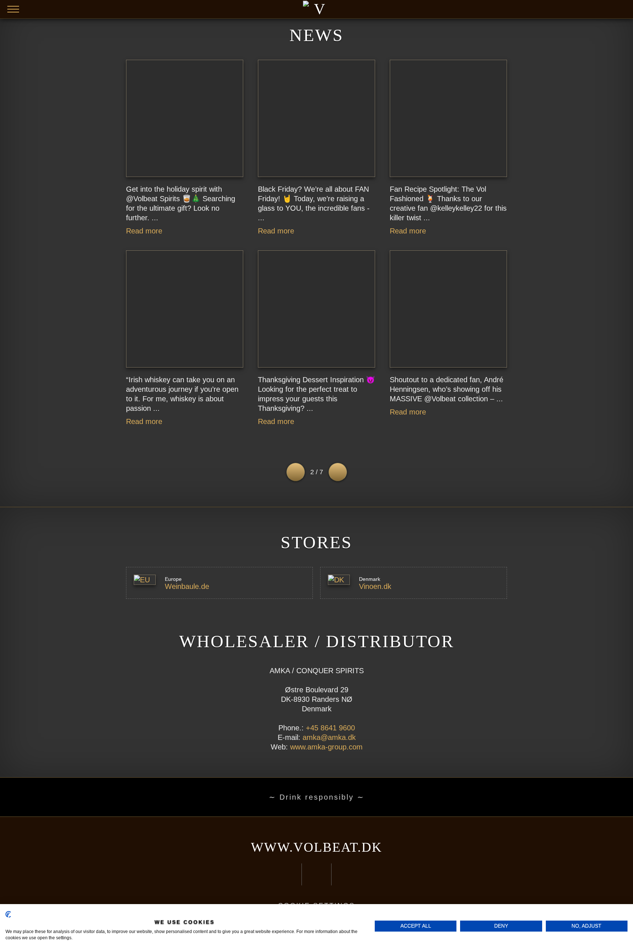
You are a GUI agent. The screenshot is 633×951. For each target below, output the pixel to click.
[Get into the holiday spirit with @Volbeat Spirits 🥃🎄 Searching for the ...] (184, 118)
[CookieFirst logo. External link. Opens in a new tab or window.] (8, 914)
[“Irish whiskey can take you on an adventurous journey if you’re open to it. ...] (184, 309)
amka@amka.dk (329, 737)
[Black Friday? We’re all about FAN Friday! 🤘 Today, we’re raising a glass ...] (316, 118)
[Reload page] (316, 9)
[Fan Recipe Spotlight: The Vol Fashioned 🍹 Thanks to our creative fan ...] (448, 118)
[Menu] (13, 9)
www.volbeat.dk (316, 847)
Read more (144, 231)
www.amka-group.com (326, 747)
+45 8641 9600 (330, 728)
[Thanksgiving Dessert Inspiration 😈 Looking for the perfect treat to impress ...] (316, 309)
